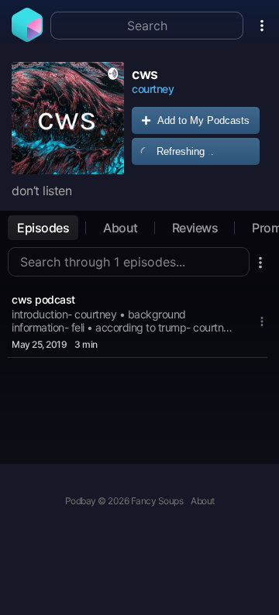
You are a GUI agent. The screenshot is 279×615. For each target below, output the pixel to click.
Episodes (43, 227)
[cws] (68, 118)
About (120, 227)
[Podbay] (27, 37)
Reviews (195, 227)
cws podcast (43, 299)
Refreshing (185, 151)
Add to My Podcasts (203, 120)
